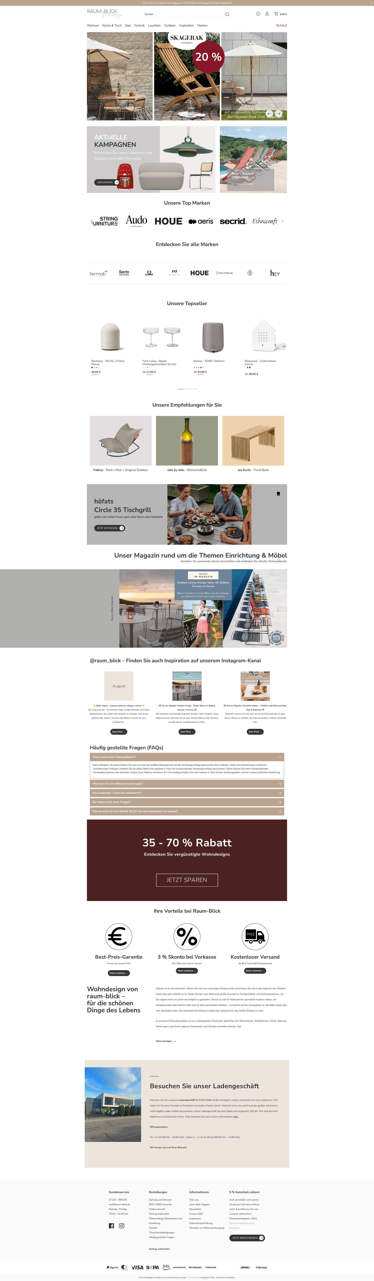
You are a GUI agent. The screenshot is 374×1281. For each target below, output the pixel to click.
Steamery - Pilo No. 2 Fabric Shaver (108, 363)
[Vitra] (235, 221)
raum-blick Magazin (199, 1204)
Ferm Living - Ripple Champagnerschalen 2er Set (159, 363)
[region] (187, 76)
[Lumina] (149, 273)
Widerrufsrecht (157, 1209)
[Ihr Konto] (267, 15)
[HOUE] (106, 221)
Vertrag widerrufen (159, 1213)
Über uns (194, 1199)
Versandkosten (192, 1277)
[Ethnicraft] (203, 221)
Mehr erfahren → (119, 973)
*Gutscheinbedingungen (161, 1232)
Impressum (195, 1218)
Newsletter (195, 1209)
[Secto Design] (124, 273)
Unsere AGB (196, 1213)
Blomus (205, 3)
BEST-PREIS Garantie (160, 1204)
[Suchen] (227, 14)
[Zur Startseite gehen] (110, 14)
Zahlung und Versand (160, 1199)
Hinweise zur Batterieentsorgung (206, 1228)
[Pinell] (225, 273)
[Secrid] (171, 221)
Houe (176, 3)
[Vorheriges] (269, 113)
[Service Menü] (258, 15)
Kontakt (153, 1228)
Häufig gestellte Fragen (161, 1237)
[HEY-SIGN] (275, 273)
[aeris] (139, 221)
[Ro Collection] (174, 273)
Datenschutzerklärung (200, 1223)
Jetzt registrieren (244, 1238)
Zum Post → (118, 731)
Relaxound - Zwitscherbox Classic (260, 363)
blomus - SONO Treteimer (209, 361)
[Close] (371, 3)
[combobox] (183, 14)
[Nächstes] (278, 113)
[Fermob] (268, 221)
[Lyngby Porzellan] (250, 273)
